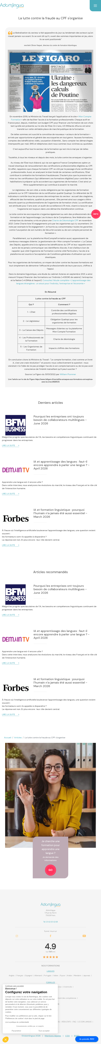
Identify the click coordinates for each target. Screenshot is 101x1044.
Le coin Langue (85, 1022)
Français (20, 975)
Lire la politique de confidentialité (17, 1022)
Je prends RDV (86, 1039)
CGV (67, 1035)
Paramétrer (16, 1031)
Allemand (38, 975)
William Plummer (68, 374)
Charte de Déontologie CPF (65, 220)
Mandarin (78, 975)
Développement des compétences (63, 998)
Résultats (66, 1022)
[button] (5, 1039)
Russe (62, 975)
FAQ (74, 1022)
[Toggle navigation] (95, 5)
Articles (18, 737)
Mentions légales (53, 1035)
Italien (56, 975)
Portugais (48, 975)
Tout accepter (44, 1031)
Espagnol (29, 975)
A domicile (68, 987)
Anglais (12, 975)
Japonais (87, 975)
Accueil (7, 737)
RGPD (76, 1035)
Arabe (69, 975)
